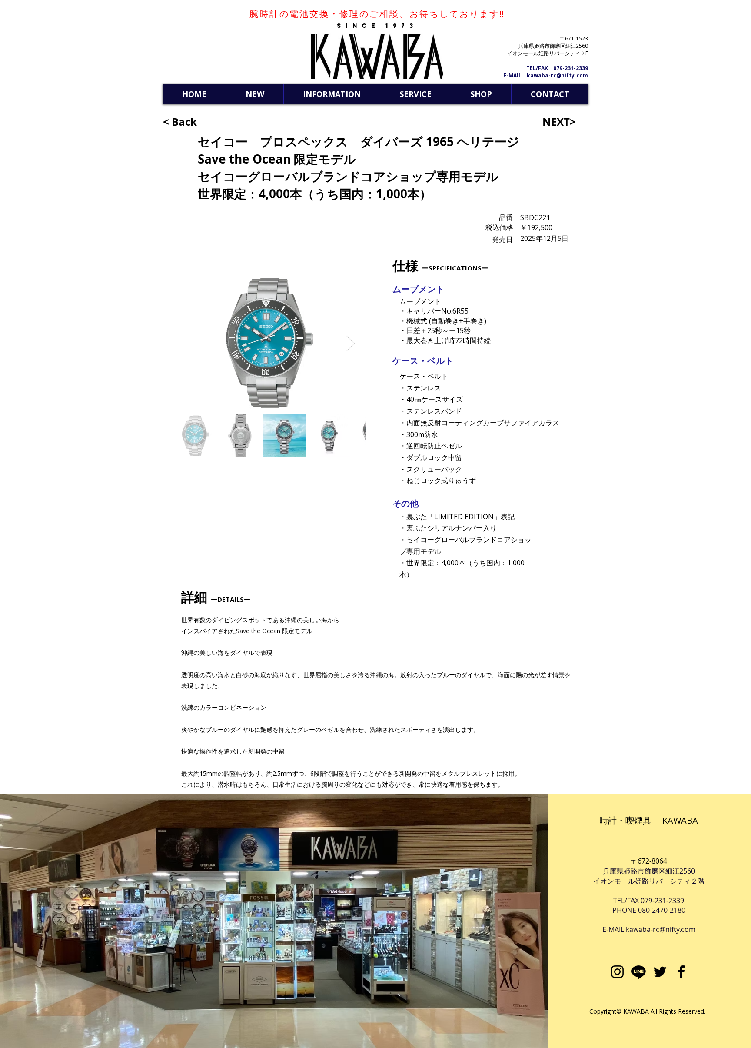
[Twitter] (659, 971)
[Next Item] (351, 343)
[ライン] (638, 971)
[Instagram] (617, 971)
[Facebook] (681, 971)
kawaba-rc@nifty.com (660, 929)
